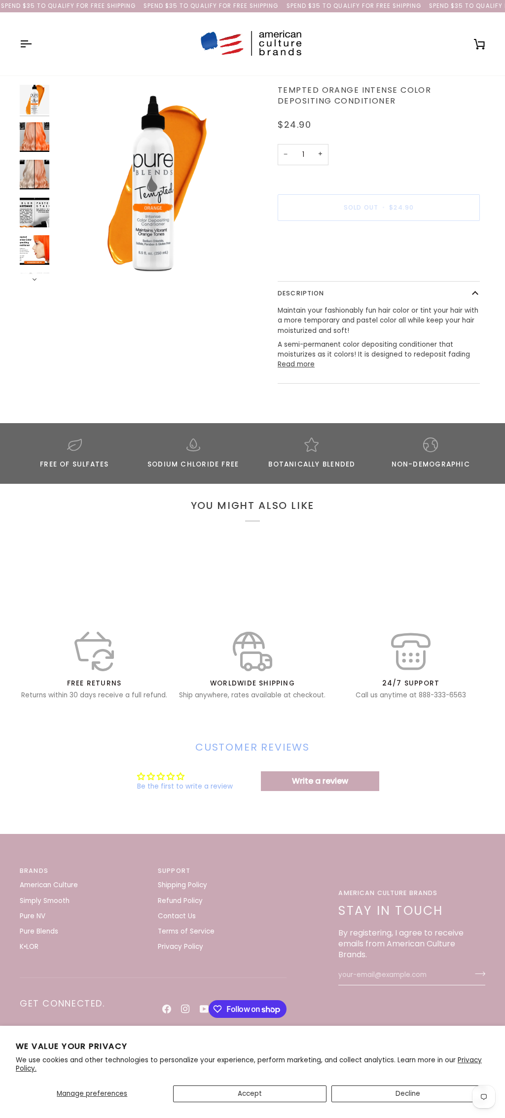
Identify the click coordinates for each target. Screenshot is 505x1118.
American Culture (49, 885)
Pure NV (32, 916)
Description (301, 293)
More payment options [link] (316, 266)
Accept (250, 1093)
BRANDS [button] (34, 870)
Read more (296, 364)
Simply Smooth (45, 900)
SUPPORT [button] (174, 870)
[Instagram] (185, 1009)
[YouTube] (204, 1009)
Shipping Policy (182, 885)
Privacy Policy (180, 946)
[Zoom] (153, 184)
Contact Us (177, 916)
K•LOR (29, 946)
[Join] (477, 974)
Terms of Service (186, 931)
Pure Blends (39, 931)
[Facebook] (166, 1009)
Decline (408, 1093)
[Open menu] (34, 43)
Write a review (320, 781)
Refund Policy (180, 900)
